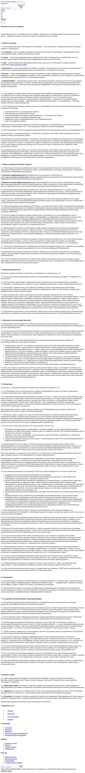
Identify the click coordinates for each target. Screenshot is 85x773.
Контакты (8, 729)
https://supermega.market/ (18, 65)
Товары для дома (11, 743)
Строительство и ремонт (13, 762)
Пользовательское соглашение (15, 735)
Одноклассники (13, 716)
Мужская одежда (11, 759)
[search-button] (3, 10)
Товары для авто (11, 747)
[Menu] (3, 21)
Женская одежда (10, 757)
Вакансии (8, 731)
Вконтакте (11, 714)
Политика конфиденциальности (16, 733)
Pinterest (10, 719)
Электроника (9, 749)
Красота (8, 745)
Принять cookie (6, 771)
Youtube (10, 711)
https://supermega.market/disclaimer (17, 177)
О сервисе (8, 728)
